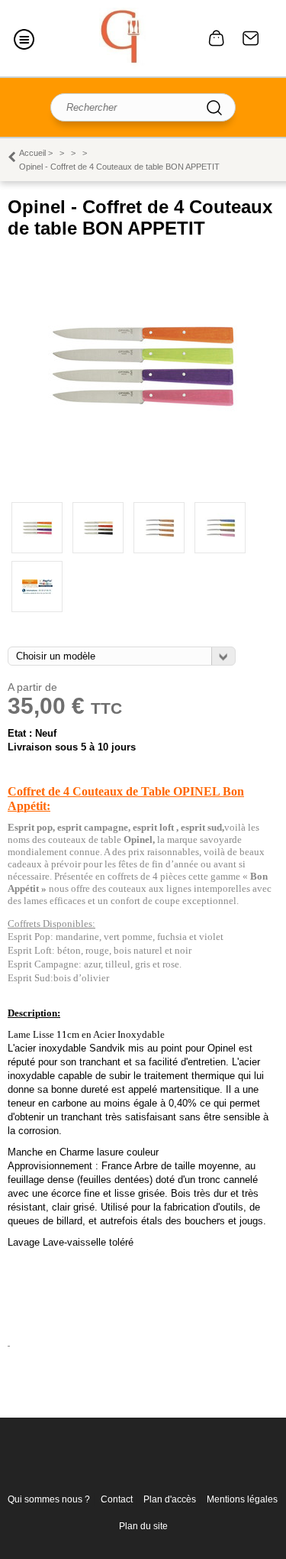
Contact (251, 38)
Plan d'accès (169, 1499)
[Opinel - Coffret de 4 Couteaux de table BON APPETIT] (143, 458)
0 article (216, 38)
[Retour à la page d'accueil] (122, 38)
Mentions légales (242, 1499)
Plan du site (143, 1526)
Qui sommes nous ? (49, 1499)
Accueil (32, 152)
